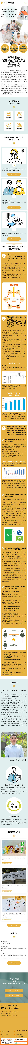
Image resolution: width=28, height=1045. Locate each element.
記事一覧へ (14, 925)
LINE (20, 1043)
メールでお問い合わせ (14, 995)
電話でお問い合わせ (14, 990)
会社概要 (3, 1036)
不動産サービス (5, 1031)
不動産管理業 (4, 1034)
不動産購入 (19, 117)
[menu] (25, 2)
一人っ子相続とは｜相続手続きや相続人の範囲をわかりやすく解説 (14, 914)
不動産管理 (8, 128)
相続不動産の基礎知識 (6, 863)
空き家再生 (19, 128)
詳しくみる (14, 174)
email (20, 1039)
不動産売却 (8, 117)
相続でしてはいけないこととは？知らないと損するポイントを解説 (14, 858)
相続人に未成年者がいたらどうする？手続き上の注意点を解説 (14, 886)
